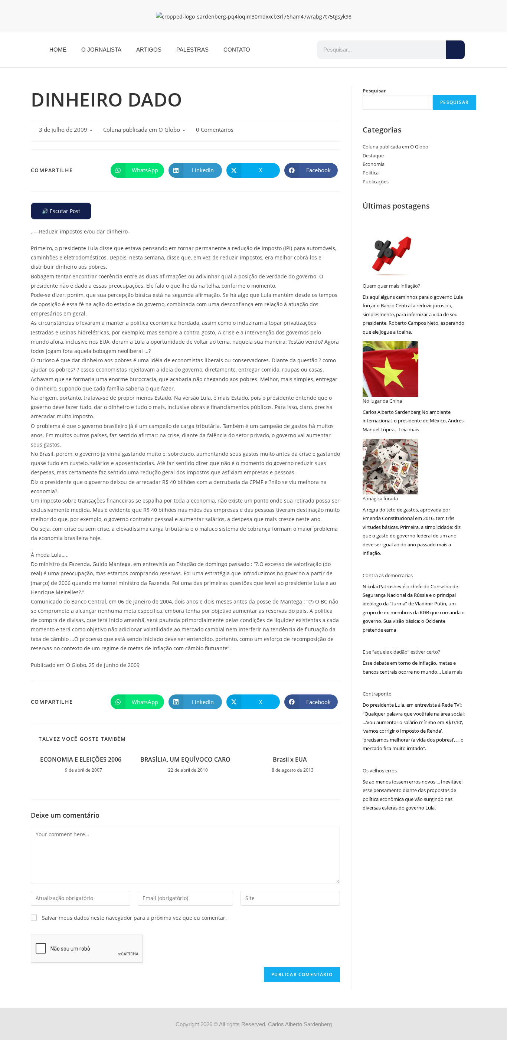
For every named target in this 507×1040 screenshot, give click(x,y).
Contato (236, 49)
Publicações (376, 181)
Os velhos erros (380, 770)
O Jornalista (101, 49)
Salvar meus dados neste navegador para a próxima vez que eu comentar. (134, 917)
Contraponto (377, 693)
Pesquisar (374, 90)
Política (371, 172)
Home (57, 49)
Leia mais (409, 429)
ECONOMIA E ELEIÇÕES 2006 (80, 759)
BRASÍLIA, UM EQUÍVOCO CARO (185, 759)
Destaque (373, 155)
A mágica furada (380, 498)
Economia (374, 164)
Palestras (192, 49)
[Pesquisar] (455, 49)
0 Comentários (214, 129)
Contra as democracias (388, 575)
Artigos (148, 49)
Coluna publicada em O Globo (141, 129)
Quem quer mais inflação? (391, 285)
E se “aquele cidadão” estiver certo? (401, 651)
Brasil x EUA (290, 759)
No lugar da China (382, 401)
